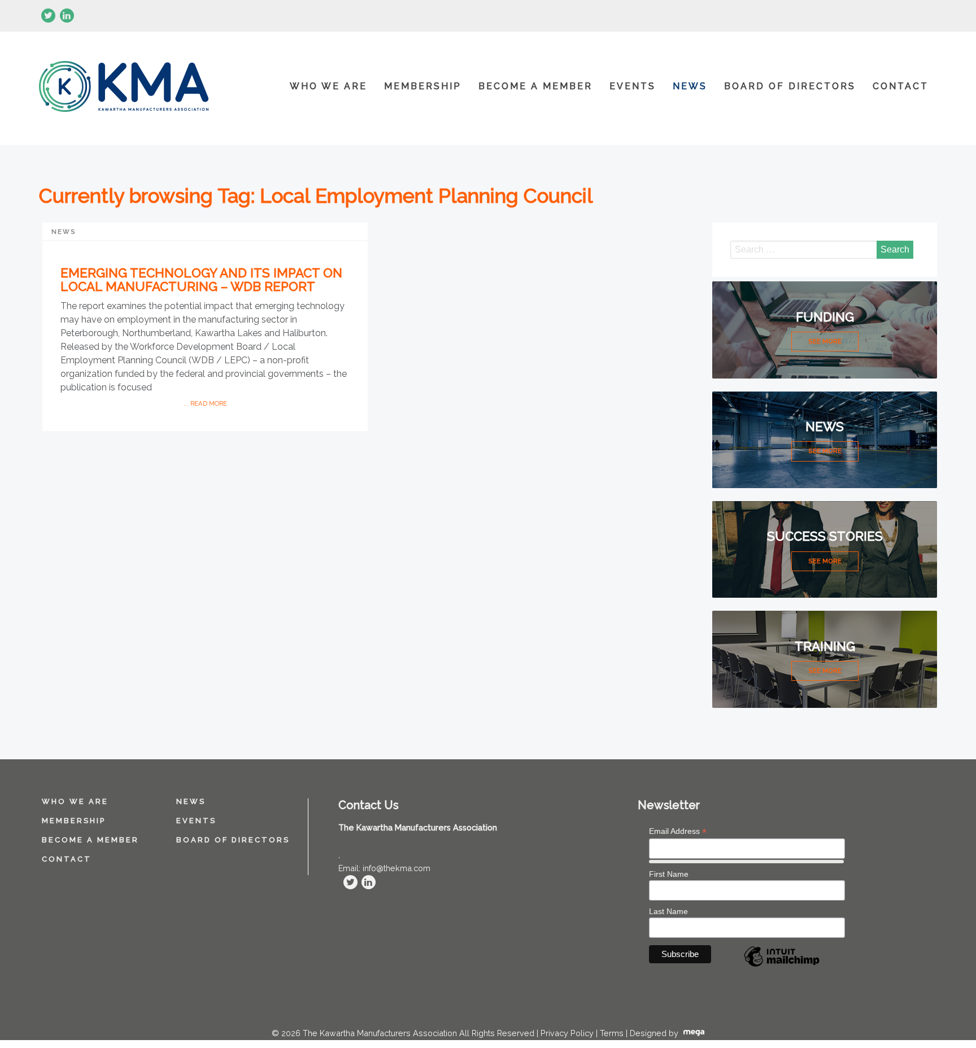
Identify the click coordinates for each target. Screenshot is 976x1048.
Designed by (655, 1033)
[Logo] (123, 88)
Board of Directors (790, 86)
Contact (901, 86)
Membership (422, 86)
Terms (612, 1033)
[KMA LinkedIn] (67, 16)
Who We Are (328, 86)
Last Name (668, 911)
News (690, 86)
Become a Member (535, 86)
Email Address (678, 831)
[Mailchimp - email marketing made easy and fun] (782, 966)
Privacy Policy (567, 1033)
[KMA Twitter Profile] (48, 16)
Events (632, 86)
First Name (669, 874)
